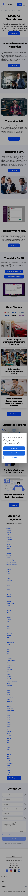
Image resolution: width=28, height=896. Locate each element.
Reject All (14, 453)
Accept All (14, 448)
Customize (14, 457)
